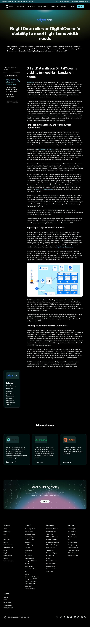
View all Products (30, 588)
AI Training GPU (72, 528)
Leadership (7, 531)
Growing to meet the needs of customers (47, 325)
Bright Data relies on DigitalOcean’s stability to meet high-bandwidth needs (52, 72)
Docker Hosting (72, 542)
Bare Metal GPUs (30, 534)
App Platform (28, 555)
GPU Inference (72, 531)
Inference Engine (30, 537)
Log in (72, 6)
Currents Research (51, 539)
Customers (7, 539)
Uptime (27, 574)
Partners (6, 542)
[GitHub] (78, 617)
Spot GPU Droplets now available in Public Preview (17, 1)
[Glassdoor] (82, 617)
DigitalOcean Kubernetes (65, 247)
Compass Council (51, 547)
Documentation (50, 563)
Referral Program (8, 545)
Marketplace (50, 555)
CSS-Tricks (49, 534)
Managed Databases (31, 561)
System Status (8, 605)
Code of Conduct (51, 569)
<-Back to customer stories (10, 68)
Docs (61, 1)
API (26, 571)
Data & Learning (29, 539)
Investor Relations (9, 561)
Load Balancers (29, 558)
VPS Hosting (71, 534)
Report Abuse (8, 602)
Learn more (10, 462)
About (5, 528)
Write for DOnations (52, 537)
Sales (5, 599)
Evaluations (28, 542)
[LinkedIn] (75, 617)
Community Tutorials (52, 528)
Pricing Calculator (51, 561)
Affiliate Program (8, 547)
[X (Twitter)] (57, 617)
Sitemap (26, 617)
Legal (5, 553)
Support (6, 597)
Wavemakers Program (52, 545)
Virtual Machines (72, 553)
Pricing (48, 558)
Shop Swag (49, 571)
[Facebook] (64, 617)
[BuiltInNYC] (85, 617)
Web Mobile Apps (73, 547)
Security (6, 558)
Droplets (27, 547)
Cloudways (28, 586)
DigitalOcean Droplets (45, 149)
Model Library (29, 545)
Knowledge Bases (30, 528)
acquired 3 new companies (44, 189)
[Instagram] (61, 617)
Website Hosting (72, 537)
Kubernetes (28, 550)
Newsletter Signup (51, 553)
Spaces (27, 563)
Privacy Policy (8, 555)
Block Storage (29, 566)
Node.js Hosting (72, 545)
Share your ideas (8, 607)
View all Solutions (73, 555)
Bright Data (30, 82)
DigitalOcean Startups (52, 542)
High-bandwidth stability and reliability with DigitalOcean (12, 89)
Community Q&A (51, 531)
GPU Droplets (29, 531)
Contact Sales (83, 1)
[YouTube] (71, 617)
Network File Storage (31, 569)
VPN (69, 539)
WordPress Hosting (73, 550)
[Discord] (68, 617)
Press (5, 550)
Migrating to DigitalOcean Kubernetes (10, 96)
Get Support (74, 1)
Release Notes (50, 566)
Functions (27, 553)
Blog (57, 1)
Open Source (50, 550)
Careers (66, 1)
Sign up (80, 6)
